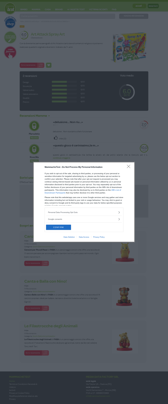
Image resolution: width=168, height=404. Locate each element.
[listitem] (84, 212)
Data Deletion (69, 237)
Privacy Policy (99, 237)
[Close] (129, 167)
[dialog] (84, 202)
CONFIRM (58, 227)
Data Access (84, 237)
